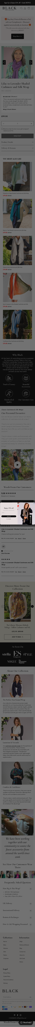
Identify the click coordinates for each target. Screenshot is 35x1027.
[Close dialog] (34, 503)
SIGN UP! (9, 516)
